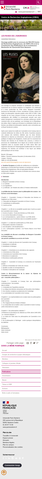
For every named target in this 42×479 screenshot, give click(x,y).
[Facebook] (31, 343)
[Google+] (37, 343)
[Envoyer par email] (28, 343)
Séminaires (5, 367)
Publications (6, 371)
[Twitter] (34, 343)
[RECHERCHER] (38, 2)
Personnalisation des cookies (13, 447)
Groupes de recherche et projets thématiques (16, 354)
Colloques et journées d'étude (11, 363)
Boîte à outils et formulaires (10, 393)
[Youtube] (20, 458)
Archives (5, 388)
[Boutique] (16, 458)
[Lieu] (22, 458)
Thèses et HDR (7, 384)
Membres (5, 359)
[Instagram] (13, 458)
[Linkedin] (9, 458)
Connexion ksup (12, 465)
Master (4, 380)
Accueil (4, 350)
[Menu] (2, 2)
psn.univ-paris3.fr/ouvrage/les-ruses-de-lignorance (16, 162)
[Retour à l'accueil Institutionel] (9, 407)
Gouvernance (6, 375)
